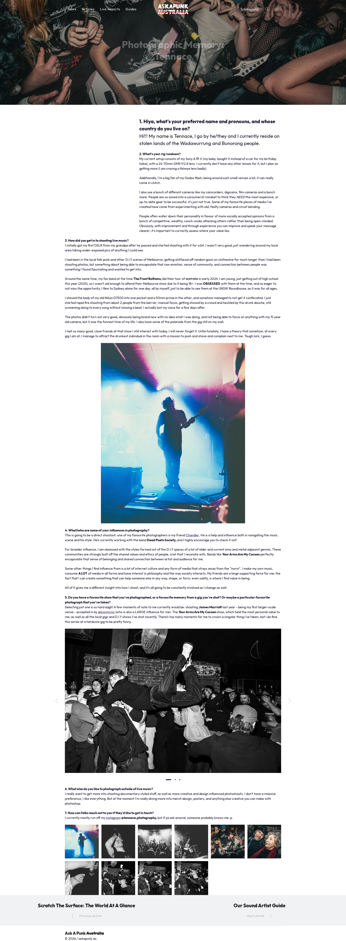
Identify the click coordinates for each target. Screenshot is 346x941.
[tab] (168, 779)
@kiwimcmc (106, 612)
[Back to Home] (173, 9)
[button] (267, 9)
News (72, 9)
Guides (131, 9)
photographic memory (177, 76)
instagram (113, 818)
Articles (88, 9)
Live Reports (110, 9)
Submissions (249, 9)
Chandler (192, 535)
